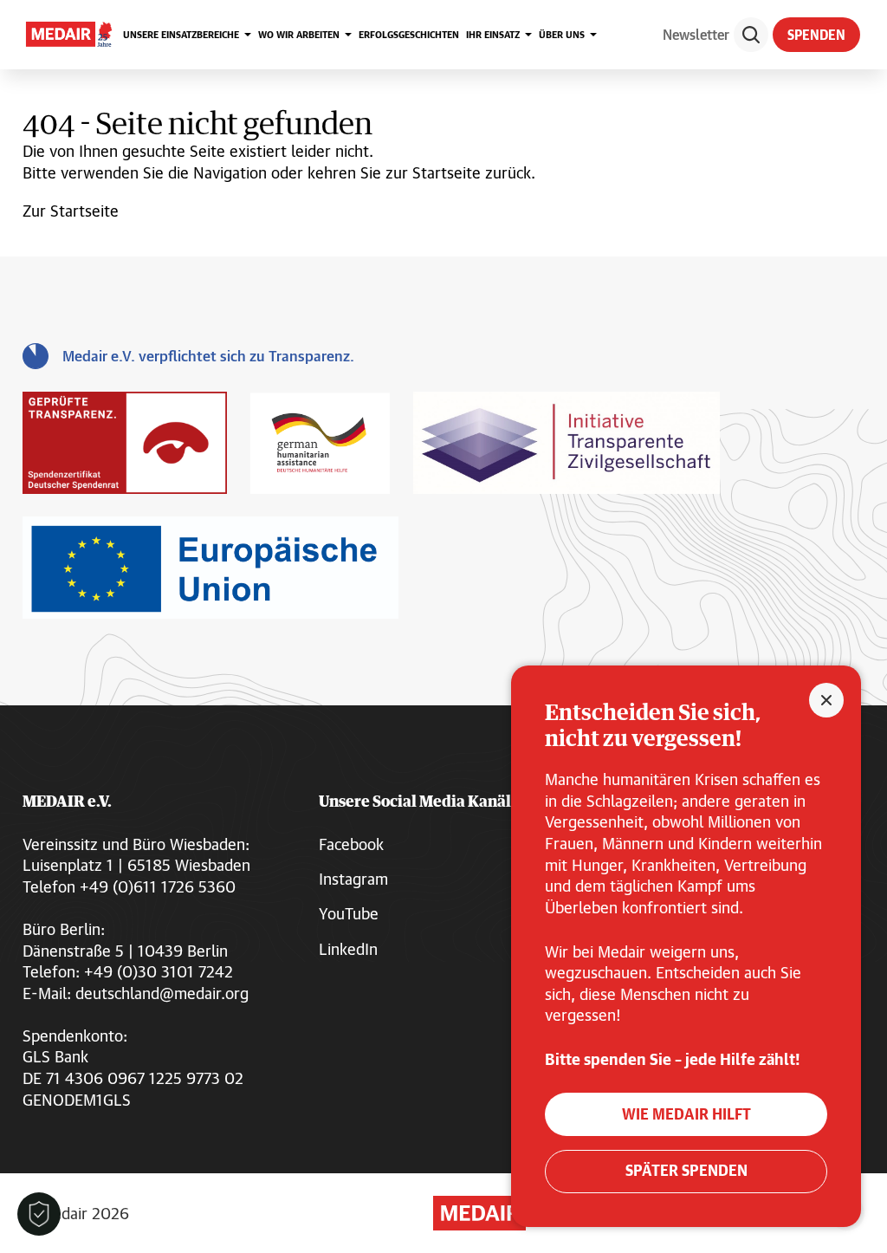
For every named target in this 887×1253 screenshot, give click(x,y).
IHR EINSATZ (493, 34)
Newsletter (696, 34)
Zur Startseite (71, 210)
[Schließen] (826, 700)
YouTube (349, 913)
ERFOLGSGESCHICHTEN (409, 34)
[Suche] (751, 34)
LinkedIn (348, 948)
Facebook (351, 844)
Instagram (353, 878)
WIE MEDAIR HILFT (686, 1114)
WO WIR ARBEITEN (299, 34)
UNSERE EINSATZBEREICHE (181, 34)
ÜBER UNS (562, 34)
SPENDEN (816, 34)
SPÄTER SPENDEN (686, 1170)
